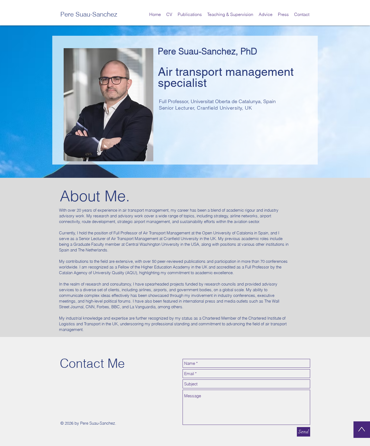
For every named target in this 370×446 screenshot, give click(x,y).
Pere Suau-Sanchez (88, 14)
